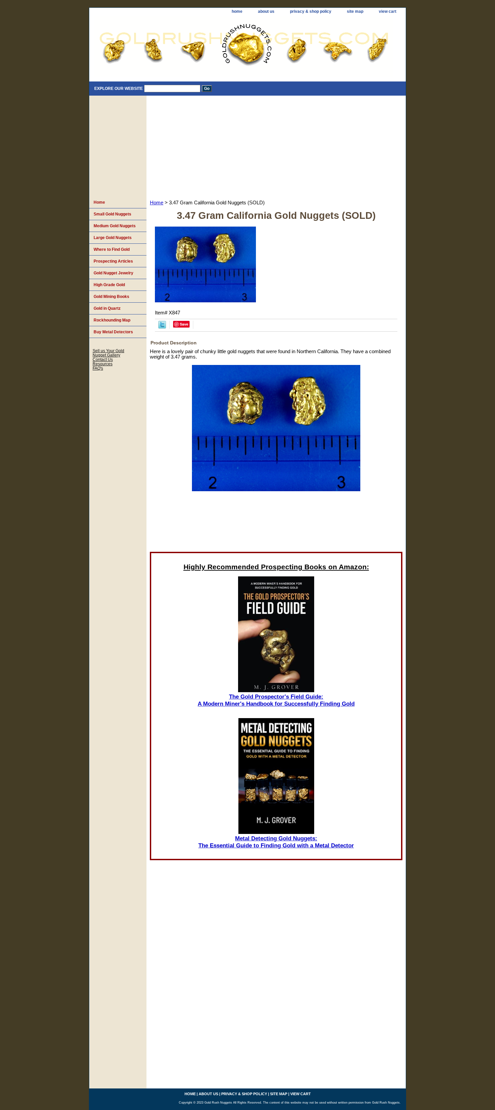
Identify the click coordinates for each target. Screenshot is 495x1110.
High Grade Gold (109, 284)
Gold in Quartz (107, 308)
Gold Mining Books (111, 296)
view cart (387, 11)
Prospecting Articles (113, 261)
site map (355, 11)
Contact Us (103, 359)
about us (266, 11)
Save (184, 324)
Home (156, 202)
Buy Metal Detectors (113, 332)
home (237, 11)
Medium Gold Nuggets (115, 226)
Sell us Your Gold (108, 350)
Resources (102, 364)
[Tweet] (162, 327)
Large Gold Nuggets (113, 237)
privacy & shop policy (310, 11)
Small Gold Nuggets (112, 214)
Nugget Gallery (106, 355)
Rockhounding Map (112, 320)
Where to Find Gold (112, 249)
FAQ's (98, 368)
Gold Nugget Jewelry (113, 273)
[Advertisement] (276, 146)
